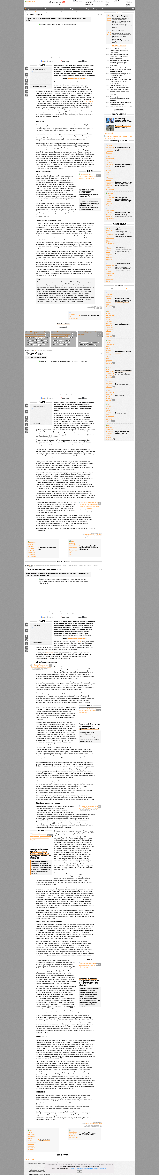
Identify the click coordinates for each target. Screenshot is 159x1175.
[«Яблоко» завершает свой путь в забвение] (110, 384)
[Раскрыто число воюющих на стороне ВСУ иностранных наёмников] (110, 372)
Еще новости (119, 110)
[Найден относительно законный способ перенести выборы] (110, 395)
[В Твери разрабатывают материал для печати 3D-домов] (110, 149)
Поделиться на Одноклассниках (26, 80)
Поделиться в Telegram (26, 91)
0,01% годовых (88, 101)
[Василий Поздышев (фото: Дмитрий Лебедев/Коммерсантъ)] (90, 807)
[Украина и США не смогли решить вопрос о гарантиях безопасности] (90, 715)
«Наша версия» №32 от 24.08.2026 (93, 534)
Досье (119, 12)
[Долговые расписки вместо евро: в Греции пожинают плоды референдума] (110, 183)
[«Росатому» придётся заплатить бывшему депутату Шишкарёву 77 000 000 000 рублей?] (32, 548)
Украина (47, 9)
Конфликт (64, 9)
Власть (55, 9)
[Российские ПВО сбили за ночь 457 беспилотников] (73, 1134)
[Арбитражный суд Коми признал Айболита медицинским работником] (110, 214)
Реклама (61, 5)
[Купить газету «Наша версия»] (50, 2)
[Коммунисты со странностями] (73, 315)
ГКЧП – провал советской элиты (129, 6)
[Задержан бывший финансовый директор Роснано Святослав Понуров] (110, 199)
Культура (95, 9)
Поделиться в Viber (26, 87)
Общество (73, 9)
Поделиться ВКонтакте (26, 68)
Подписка (54, 5)
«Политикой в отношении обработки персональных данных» (88, 1168)
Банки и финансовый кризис (77, 78)
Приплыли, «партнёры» (89, 3)
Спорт (88, 9)
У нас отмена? (36, 423)
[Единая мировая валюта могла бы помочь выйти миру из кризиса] (110, 254)
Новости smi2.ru (30, 1159)
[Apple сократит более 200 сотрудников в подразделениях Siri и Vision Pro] (73, 548)
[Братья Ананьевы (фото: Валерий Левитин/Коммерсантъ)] (41, 666)
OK (79, 1171)
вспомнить (50, 653)
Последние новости (119, 46)
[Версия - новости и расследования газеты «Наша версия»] (37, 4)
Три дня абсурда (37, 642)
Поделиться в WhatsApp (26, 83)
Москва (103, 9)
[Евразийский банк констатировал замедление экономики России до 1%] (90, 180)
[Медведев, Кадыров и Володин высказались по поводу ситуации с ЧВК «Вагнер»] (90, 969)
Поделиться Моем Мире (26, 74)
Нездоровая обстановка (39, 86)
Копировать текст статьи (26, 95)
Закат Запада (107, 5)
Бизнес (81, 9)
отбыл (79, 641)
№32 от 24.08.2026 (56, 2)
